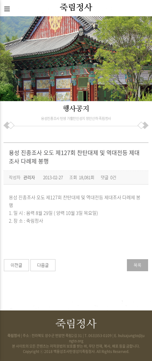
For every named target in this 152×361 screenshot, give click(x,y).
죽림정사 (76, 8)
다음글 (43, 265)
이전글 (16, 265)
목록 (137, 265)
